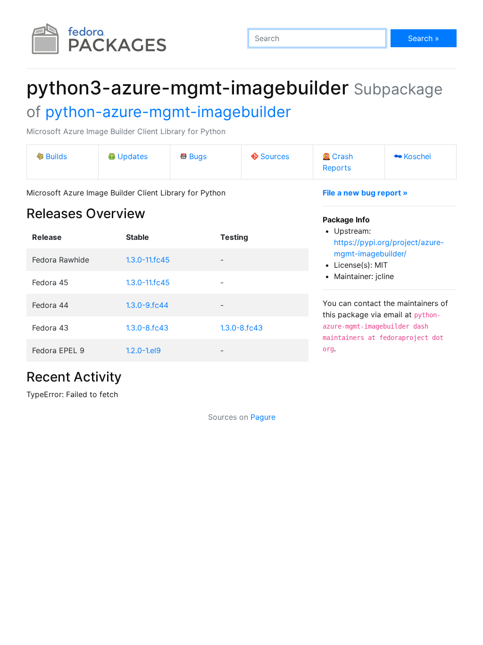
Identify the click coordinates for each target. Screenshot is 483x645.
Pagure (262, 417)
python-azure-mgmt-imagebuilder (168, 111)
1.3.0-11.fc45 (148, 259)
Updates (132, 156)
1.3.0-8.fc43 (147, 327)
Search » (423, 38)
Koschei (417, 156)
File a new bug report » (365, 192)
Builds (56, 156)
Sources (274, 156)
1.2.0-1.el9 (143, 350)
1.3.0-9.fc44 (147, 305)
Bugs (198, 156)
